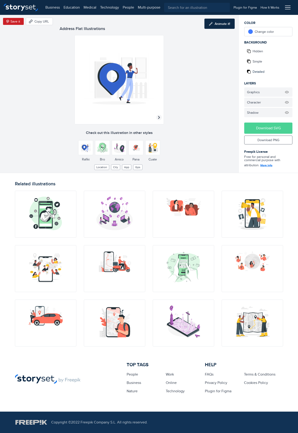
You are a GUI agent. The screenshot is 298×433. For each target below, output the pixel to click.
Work (170, 374)
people (128, 7)
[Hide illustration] (287, 92)
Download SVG (268, 128)
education (72, 7)
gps (137, 167)
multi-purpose (149, 7)
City (115, 167)
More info (266, 165)
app (126, 167)
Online (171, 382)
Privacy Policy (216, 382)
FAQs (209, 374)
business (52, 7)
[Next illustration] (159, 117)
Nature (132, 391)
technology (109, 7)
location (101, 167)
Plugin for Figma (218, 391)
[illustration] (45, 214)
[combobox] (197, 7)
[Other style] (85, 147)
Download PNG (268, 140)
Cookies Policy (256, 382)
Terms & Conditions (259, 374)
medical (90, 7)
